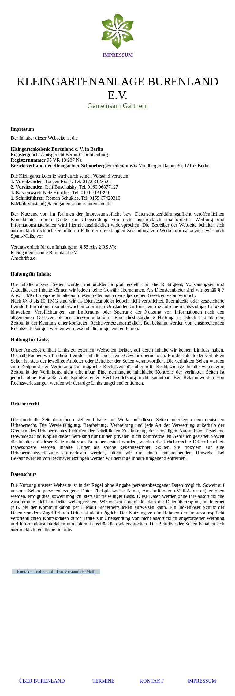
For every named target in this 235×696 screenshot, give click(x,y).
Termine (103, 680)
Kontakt (152, 680)
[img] (117, 31)
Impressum (118, 55)
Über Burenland (42, 680)
